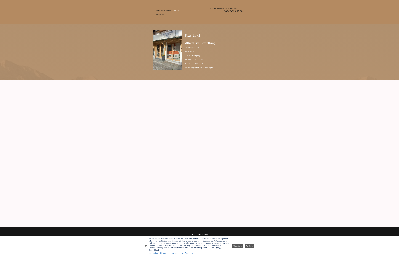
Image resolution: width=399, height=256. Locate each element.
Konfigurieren (187, 253)
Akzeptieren (237, 246)
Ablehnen (249, 246)
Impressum (174, 253)
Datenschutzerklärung (157, 253)
